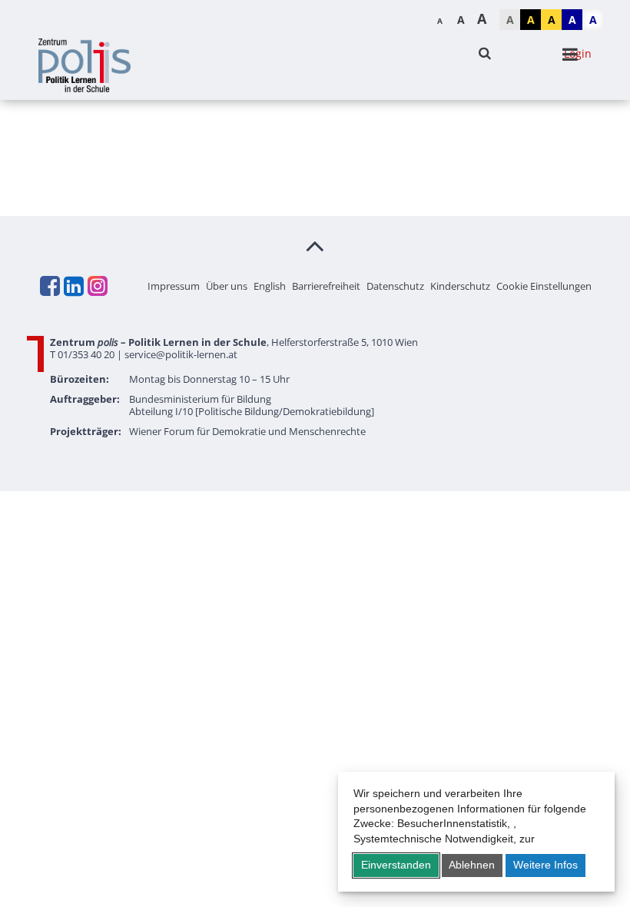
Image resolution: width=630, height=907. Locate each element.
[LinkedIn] (73, 285)
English (270, 286)
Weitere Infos (545, 865)
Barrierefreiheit (326, 286)
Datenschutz (395, 286)
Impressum (174, 286)
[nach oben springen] (315, 245)
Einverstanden (396, 865)
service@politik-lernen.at (180, 354)
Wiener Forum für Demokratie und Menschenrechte (247, 431)
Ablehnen (472, 865)
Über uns (226, 286)
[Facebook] (49, 285)
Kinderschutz (460, 286)
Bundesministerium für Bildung (200, 399)
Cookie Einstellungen (544, 286)
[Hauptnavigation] (570, 54)
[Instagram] (97, 285)
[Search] (485, 53)
